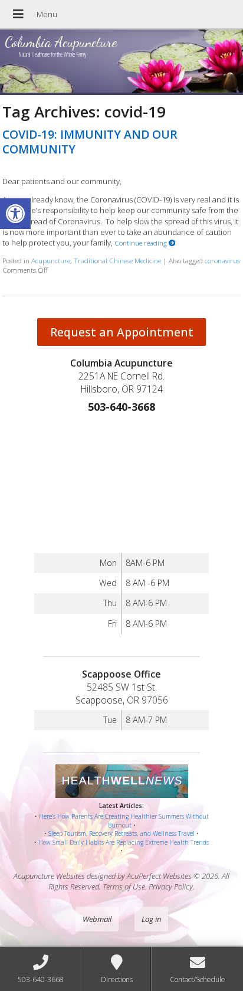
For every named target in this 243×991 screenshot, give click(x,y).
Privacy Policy (171, 886)
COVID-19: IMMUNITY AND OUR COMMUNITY (90, 141)
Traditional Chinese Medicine (117, 260)
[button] (15, 213)
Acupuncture (50, 260)
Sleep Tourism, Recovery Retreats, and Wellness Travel (121, 833)
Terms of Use (124, 886)
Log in (151, 919)
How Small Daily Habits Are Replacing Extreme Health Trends (123, 842)
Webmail (97, 919)
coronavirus (222, 260)
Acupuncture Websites (49, 876)
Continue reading (141, 242)
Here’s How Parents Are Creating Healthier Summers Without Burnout (124, 820)
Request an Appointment (121, 332)
